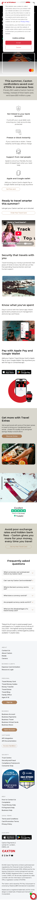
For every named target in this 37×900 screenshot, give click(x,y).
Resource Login (7, 669)
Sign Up (9, 702)
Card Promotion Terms (10, 821)
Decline (18, 47)
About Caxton (7, 653)
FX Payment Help (8, 807)
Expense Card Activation (11, 667)
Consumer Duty (7, 766)
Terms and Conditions (10, 819)
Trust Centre (6, 758)
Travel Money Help (9, 805)
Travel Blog (6, 692)
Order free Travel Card (19, 213)
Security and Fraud (9, 760)
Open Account (9, 730)
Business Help (7, 810)
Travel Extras (6, 689)
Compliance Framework (11, 763)
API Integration (7, 738)
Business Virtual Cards (10, 722)
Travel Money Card (9, 681)
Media (4, 656)
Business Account (8, 714)
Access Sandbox (9, 746)
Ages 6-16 (5, 697)
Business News (7, 725)
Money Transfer (8, 687)
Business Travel (7, 719)
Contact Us (6, 650)
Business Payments (9, 717)
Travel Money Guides (9, 684)
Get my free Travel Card (18, 546)
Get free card (11, 189)
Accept (18, 43)
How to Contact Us (9, 800)
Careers (5, 658)
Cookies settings (18, 38)
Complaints (6, 802)
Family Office (7, 695)
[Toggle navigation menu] (33, 2)
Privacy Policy (25, 21)
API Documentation (9, 741)
